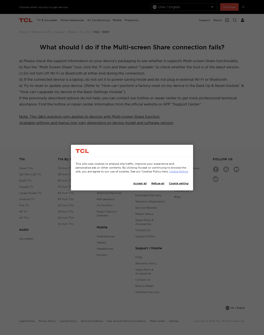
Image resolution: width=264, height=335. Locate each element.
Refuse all (157, 183)
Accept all (140, 183)
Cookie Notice (178, 171)
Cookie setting (178, 183)
